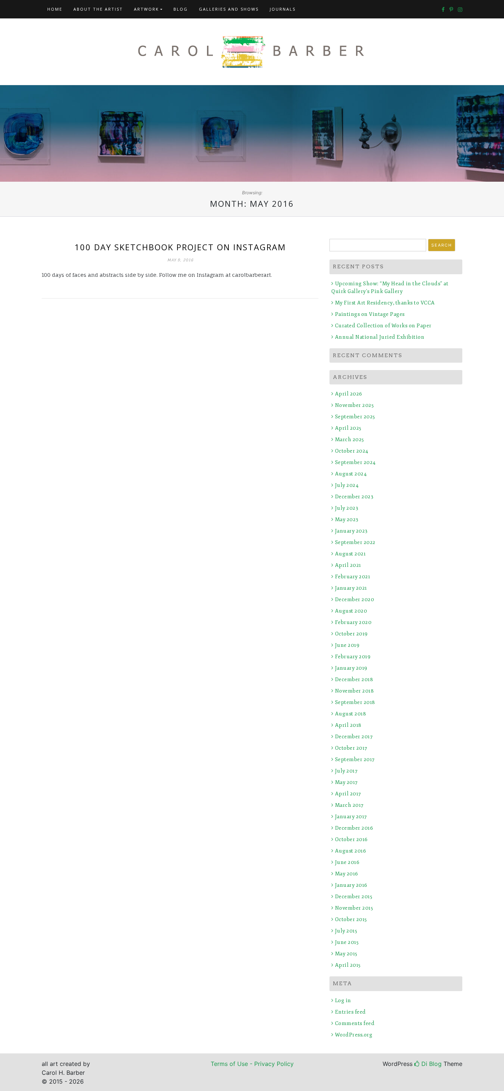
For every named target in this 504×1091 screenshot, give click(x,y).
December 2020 (354, 599)
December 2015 (353, 896)
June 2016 (347, 862)
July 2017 (346, 771)
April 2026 (348, 394)
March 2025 (349, 439)
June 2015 (347, 942)
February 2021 (352, 577)
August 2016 (350, 851)
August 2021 (350, 554)
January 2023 (351, 531)
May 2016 (346, 874)
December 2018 (354, 679)
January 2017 (351, 816)
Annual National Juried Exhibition (379, 337)
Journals (283, 9)
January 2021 (351, 588)
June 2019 (347, 645)
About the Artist (98, 9)
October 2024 (352, 451)
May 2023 (347, 519)
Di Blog (431, 1063)
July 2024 (347, 485)
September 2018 (355, 702)
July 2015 (346, 931)
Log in (343, 1000)
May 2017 (346, 782)
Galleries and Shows (229, 9)
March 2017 (349, 805)
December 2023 (354, 497)
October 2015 (351, 919)
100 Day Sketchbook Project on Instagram (180, 246)
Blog (180, 9)
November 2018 (354, 691)
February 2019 (352, 656)
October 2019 (351, 634)
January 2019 (351, 668)
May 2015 (346, 954)
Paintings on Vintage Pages (370, 314)
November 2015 (354, 908)
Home (54, 9)
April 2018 (348, 725)
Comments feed (354, 1023)
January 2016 (351, 885)
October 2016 (351, 839)
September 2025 (355, 417)
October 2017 (351, 748)
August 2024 (351, 474)
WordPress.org (353, 1035)
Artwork (146, 9)
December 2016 (354, 828)
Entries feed (350, 1012)
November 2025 (354, 405)
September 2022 (355, 542)
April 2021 (348, 565)
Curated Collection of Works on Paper (383, 326)
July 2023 (346, 508)
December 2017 (354, 736)
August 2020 (351, 611)
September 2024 (355, 462)
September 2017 (355, 759)
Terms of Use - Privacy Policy (252, 1063)
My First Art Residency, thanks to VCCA (385, 303)
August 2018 (350, 714)
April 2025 (348, 428)
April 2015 (348, 965)
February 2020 (353, 622)
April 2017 (348, 794)
